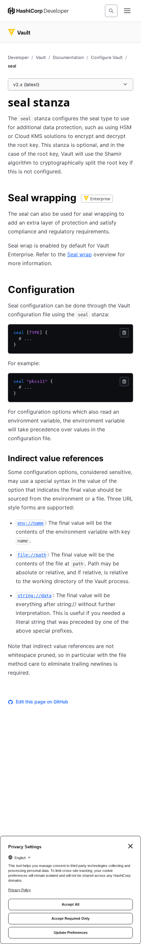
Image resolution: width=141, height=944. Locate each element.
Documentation (68, 57)
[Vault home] (19, 32)
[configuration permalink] (81, 290)
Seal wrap (79, 254)
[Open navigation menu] (127, 11)
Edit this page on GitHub (42, 701)
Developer (18, 57)
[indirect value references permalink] (110, 459)
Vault (41, 57)
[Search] (111, 11)
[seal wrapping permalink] (122, 199)
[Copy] (124, 332)
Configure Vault (107, 57)
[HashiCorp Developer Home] (38, 11)
